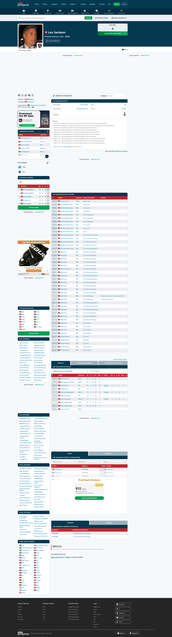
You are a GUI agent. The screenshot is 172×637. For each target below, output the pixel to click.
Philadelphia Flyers (39, 353)
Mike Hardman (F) (26, 138)
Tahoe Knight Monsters (41, 489)
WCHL (80, 379)
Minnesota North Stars (66, 225)
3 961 (126, 49)
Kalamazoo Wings (24, 500)
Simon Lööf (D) (25, 148)
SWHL (77, 201)
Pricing (101, 4)
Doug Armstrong (111, 296)
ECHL (23, 317)
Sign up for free (57, 557)
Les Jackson (67, 146)
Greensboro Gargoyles (25, 486)
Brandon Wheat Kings (66, 208)
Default (60, 363)
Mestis (42, 151)
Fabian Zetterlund (35, 105)
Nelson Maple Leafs (66, 402)
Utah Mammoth (38, 370)
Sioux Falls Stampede (40, 526)
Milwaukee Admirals (40, 423)
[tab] (60, 363)
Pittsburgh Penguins (40, 355)
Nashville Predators (24, 380)
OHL (23, 327)
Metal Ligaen (25, 560)
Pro (109, 4)
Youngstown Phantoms (40, 536)
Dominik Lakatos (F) (26, 141)
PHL (37, 560)
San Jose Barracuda (39, 438)
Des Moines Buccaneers (26, 523)
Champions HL (26, 565)
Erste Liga (39, 558)
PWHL (38, 590)
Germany (20, 617)
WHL (23, 324)
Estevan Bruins (65, 379)
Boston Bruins (23, 345)
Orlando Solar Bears (39, 473)
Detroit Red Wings (24, 365)
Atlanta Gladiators (24, 473)
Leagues (54, 4)
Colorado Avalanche (25, 358)
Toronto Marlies (38, 450)
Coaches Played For (113, 363)
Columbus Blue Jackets (26, 360)
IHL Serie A (39, 548)
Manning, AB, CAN (82, 108)
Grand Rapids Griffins (25, 443)
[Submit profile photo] (113, 29)
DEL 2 (23, 583)
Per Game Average (84, 363)
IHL (79, 385)
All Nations (20, 619)
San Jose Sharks (38, 358)
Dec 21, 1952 (84, 104)
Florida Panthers (52, 37)
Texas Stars (37, 448)
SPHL (23, 319)
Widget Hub (96, 607)
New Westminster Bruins (68, 382)
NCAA (23, 322)
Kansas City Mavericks (25, 503)
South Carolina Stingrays (38, 486)
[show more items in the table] (47, 156)
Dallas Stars (22, 363)
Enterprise (96, 624)
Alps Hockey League (42, 545)
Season (70, 523)
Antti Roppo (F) (25, 151)
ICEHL (23, 592)
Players (108, 454)
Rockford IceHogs (39, 433)
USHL (38, 312)
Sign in (124, 4)
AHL (41, 138)
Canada (123, 108)
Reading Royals (38, 478)
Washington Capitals (40, 377)
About (95, 609)
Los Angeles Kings (24, 372)
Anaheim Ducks (23, 343)
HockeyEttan (25, 553)
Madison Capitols (39, 516)
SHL (37, 319)
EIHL (37, 553)
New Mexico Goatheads (41, 468)
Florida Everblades (24, 481)
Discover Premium (89, 498)
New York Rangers (39, 348)
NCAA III (38, 575)
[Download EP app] (34, 119)
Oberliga (24, 585)
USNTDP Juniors (38, 531)
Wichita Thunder (39, 504)
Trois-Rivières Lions (39, 497)
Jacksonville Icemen (25, 498)
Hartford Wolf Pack (24, 448)
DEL (23, 580)
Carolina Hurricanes (25, 353)
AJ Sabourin (30, 102)
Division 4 (43, 148)
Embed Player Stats (120, 359)
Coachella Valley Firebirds (24, 437)
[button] (122, 11)
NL (37, 324)
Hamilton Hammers (25, 445)
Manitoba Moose (39, 421)
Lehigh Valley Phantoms (41, 418)
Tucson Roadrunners (40, 453)
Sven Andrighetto (28, 190)
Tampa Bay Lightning (40, 365)
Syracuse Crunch (39, 445)
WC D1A (24, 590)
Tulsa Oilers (37, 499)
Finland (20, 614)
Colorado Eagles (23, 440)
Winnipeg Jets (38, 380)
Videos (63, 4)
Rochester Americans (40, 431)
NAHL (38, 314)
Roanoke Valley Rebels (67, 392)
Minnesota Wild (23, 375)
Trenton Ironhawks (39, 494)
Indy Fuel (22, 495)
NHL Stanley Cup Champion (82, 533)
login (68, 557)
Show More (33, 207)
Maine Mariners (23, 505)
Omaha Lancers (38, 521)
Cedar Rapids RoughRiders (23, 517)
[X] (22, 95)
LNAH (38, 578)
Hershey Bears (23, 454)
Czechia (42, 141)
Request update (122, 151)
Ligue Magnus (40, 550)
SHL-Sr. (80, 392)
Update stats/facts (63, 96)
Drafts (72, 4)
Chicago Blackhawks (25, 355)
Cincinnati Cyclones (25, 478)
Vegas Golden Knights (40, 375)
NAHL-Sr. (81, 399)
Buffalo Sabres (23, 348)
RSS (94, 622)
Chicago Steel (23, 520)
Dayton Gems (64, 385)
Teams (45, 4)
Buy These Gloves (32, 271)
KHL (37, 317)
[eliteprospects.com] (23, 4)
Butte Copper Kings (66, 406)
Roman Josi (26, 200)
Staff (69, 454)
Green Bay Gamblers (25, 532)
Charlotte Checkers (25, 428)
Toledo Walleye (38, 492)
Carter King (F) (25, 145)
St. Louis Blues (38, 363)
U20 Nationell (25, 550)
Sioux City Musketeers (40, 523)
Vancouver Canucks (39, 372)
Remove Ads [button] (145, 55)
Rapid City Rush (38, 476)
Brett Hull (121, 296)
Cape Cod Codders (66, 399)
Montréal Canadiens (25, 377)
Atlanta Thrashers (65, 269)
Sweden (20, 607)
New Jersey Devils (39, 343)
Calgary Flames (23, 350)
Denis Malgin (27, 196)
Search (88, 18)
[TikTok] (32, 95)
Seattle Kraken (38, 360)
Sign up (116, 4)
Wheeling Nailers (39, 502)
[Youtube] (29, 95)
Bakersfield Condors (25, 421)
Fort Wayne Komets (25, 483)
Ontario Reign (38, 426)
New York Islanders (39, 345)
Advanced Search (120, 18)
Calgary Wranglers (24, 426)
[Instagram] (25, 95)
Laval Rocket (23, 459)
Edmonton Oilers (24, 367)
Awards (92, 4)
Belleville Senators (24, 423)
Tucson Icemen (64, 201)
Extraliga (38, 327)
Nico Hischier (27, 204)
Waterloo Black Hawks (40, 533)
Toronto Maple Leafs (40, 367)
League (109, 523)
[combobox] (55, 18)
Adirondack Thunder (25, 468)
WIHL (79, 402)
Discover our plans (113, 33)
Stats (37, 4)
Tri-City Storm (38, 528)
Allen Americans (24, 471)
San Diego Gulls (38, 436)
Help (94, 612)
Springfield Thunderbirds (38, 442)
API (94, 619)
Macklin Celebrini (28, 193)
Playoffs (106, 385)
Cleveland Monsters (25, 433)
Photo (95, 617)
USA (19, 612)
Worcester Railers (39, 507)
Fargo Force (22, 529)
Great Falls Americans (66, 204)
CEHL (37, 555)
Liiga (37, 322)
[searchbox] (55, 18)
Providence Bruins (39, 428)
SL (22, 578)
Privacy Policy (97, 614)
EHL (23, 563)
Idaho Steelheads (24, 493)
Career (95, 627)
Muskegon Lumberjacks (41, 518)
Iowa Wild (22, 457)
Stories (83, 4)
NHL (62, 37)
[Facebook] (19, 95)
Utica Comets (38, 455)
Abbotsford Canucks (25, 418)
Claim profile (54, 41)
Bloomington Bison (24, 476)
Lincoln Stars (23, 534)
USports (38, 580)
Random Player (102, 18)
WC (23, 587)
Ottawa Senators (39, 350)
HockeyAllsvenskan (27, 548)
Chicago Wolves (23, 431)
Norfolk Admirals (38, 471)
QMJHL (24, 329)
